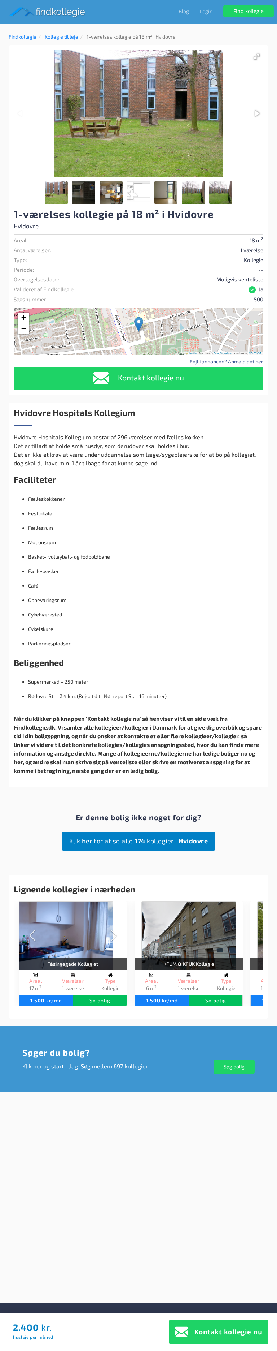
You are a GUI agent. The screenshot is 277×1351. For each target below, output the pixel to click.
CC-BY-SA (255, 353)
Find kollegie (248, 11)
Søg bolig (234, 1066)
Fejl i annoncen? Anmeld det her (226, 361)
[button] (257, 57)
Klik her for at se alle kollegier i (138, 841)
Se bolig (99, 1000)
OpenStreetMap (223, 353)
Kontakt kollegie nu (150, 377)
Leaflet (192, 353)
